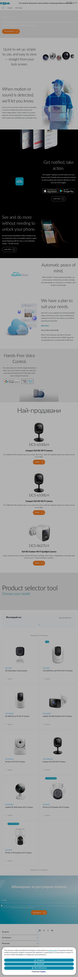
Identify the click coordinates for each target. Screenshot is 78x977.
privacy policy (53, 950)
